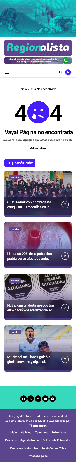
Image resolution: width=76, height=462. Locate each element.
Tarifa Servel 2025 (54, 448)
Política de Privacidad (57, 440)
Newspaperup (56, 421)
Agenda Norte (29, 440)
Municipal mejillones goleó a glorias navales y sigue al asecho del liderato (28, 362)
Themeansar (37, 425)
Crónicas (11, 440)
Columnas (41, 432)
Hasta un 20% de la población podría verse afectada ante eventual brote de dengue (29, 259)
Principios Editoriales (24, 448)
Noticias (15, 177)
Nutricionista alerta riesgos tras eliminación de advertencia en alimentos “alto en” (31, 310)
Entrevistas (59, 432)
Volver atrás (38, 148)
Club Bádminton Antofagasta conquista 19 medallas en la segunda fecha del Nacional (29, 207)
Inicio (13, 432)
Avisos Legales (38, 456)
